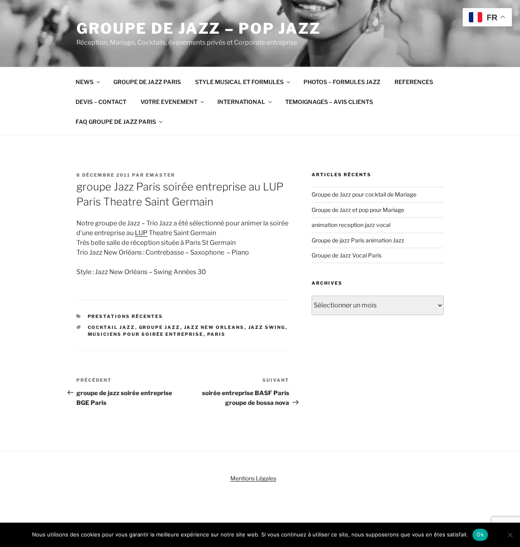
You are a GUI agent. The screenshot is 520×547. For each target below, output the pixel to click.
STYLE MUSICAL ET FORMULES (239, 81)
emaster (160, 175)
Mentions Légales (253, 478)
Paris (216, 334)
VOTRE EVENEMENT (169, 101)
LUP (141, 233)
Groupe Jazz (159, 327)
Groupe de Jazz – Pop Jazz (198, 28)
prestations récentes (125, 316)
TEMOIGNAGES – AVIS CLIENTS (329, 101)
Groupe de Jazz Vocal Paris (346, 255)
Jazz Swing (267, 327)
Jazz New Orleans (214, 327)
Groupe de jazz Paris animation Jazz (358, 240)
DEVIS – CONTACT (101, 101)
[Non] (510, 535)
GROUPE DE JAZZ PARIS (147, 81)
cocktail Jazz (111, 327)
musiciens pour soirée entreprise (146, 334)
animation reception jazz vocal (351, 224)
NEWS (84, 81)
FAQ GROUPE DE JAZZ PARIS (116, 121)
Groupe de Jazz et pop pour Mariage (358, 209)
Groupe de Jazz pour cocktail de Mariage (364, 194)
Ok (480, 534)
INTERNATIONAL (241, 101)
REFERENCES (413, 81)
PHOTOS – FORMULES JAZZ (341, 81)
